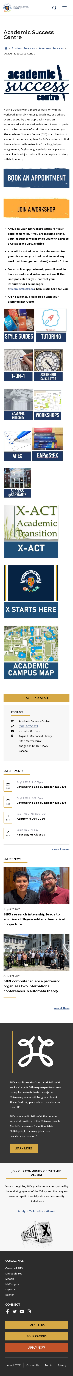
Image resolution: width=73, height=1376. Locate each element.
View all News (61, 1008)
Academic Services (51, 48)
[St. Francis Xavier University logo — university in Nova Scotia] (16, 7)
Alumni (50, 1211)
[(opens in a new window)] (36, 178)
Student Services (23, 48)
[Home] (6, 48)
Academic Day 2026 (31, 818)
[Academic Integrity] (19, 424)
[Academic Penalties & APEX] (18, 465)
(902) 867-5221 (28, 726)
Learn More (24, 1148)
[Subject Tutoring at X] (51, 346)
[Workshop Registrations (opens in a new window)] (36, 208)
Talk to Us (36, 1211)
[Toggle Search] (54, 8)
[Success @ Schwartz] (17, 502)
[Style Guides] (20, 346)
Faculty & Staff (36, 698)
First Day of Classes (31, 834)
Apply (22, 1211)
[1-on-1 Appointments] (19, 386)
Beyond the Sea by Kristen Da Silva (41, 786)
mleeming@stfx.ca (21, 289)
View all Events (60, 849)
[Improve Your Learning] (47, 424)
